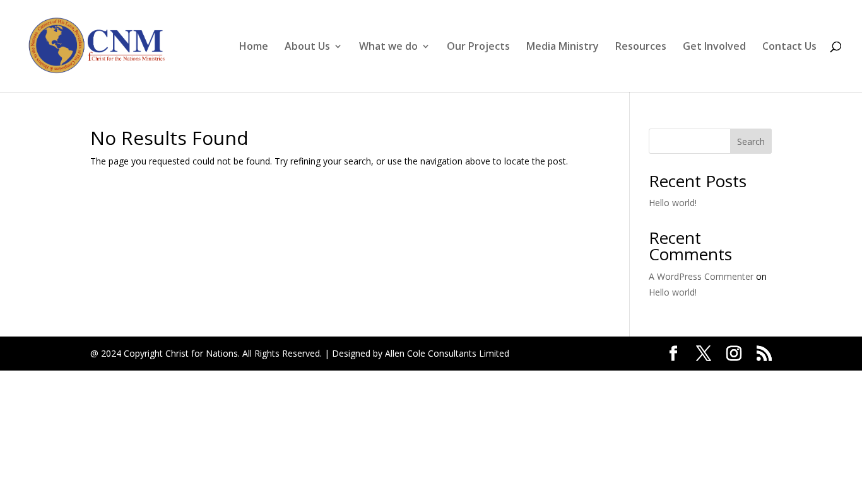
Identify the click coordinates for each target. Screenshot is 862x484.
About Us (307, 47)
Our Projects (478, 47)
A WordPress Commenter (701, 276)
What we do (388, 47)
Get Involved (714, 47)
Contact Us (789, 47)
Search (751, 141)
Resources (640, 47)
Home (253, 47)
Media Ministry (562, 47)
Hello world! (673, 203)
